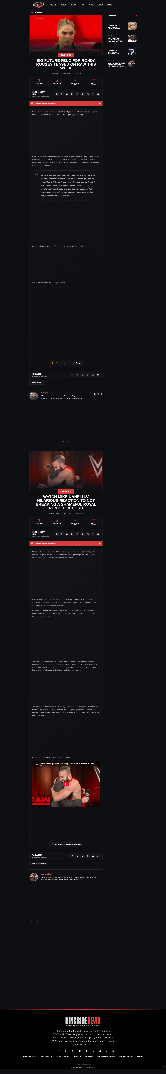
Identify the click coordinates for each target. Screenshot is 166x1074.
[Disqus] (66, 954)
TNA (82, 5)
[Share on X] (77, 375)
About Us (76, 1057)
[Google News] (67, 94)
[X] (62, 94)
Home (53, 5)
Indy (109, 5)
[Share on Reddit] (93, 375)
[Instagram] (88, 94)
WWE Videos (39, 449)
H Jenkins (55, 74)
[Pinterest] (77, 94)
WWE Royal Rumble (39, 863)
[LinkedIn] (72, 94)
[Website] (95, 394)
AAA (91, 5)
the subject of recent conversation (76, 112)
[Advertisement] (46, 266)
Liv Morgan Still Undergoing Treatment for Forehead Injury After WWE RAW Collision (115, 27)
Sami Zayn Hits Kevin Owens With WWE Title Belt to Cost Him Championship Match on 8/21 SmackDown (116, 65)
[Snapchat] (93, 94)
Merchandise (62, 1057)
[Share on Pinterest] (88, 375)
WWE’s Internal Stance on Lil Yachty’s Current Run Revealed (115, 40)
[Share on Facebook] (72, 375)
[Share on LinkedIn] (83, 375)
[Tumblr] (86, 1051)
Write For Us (46, 1057)
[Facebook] (57, 94)
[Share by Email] (98, 375)
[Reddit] (98, 94)
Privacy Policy (126, 1057)
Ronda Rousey (37, 382)
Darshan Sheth (55, 514)
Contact (89, 1057)
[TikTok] (106, 1051)
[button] (117, 5)
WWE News (38, 12)
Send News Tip (30, 1057)
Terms (140, 1057)
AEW (73, 5)
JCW (100, 5)
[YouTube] (83, 94)
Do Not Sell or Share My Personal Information (83, 1067)
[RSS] (113, 1051)
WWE (63, 5)
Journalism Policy (106, 1057)
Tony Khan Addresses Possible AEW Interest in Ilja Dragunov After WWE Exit (115, 52)
